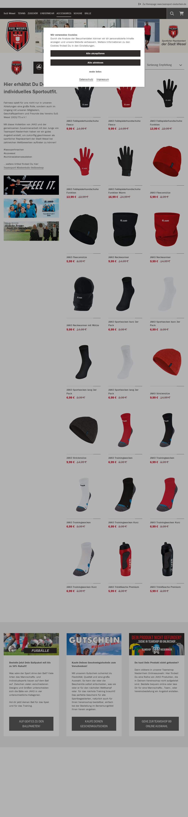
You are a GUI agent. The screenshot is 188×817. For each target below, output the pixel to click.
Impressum (103, 79)
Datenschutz (86, 79)
